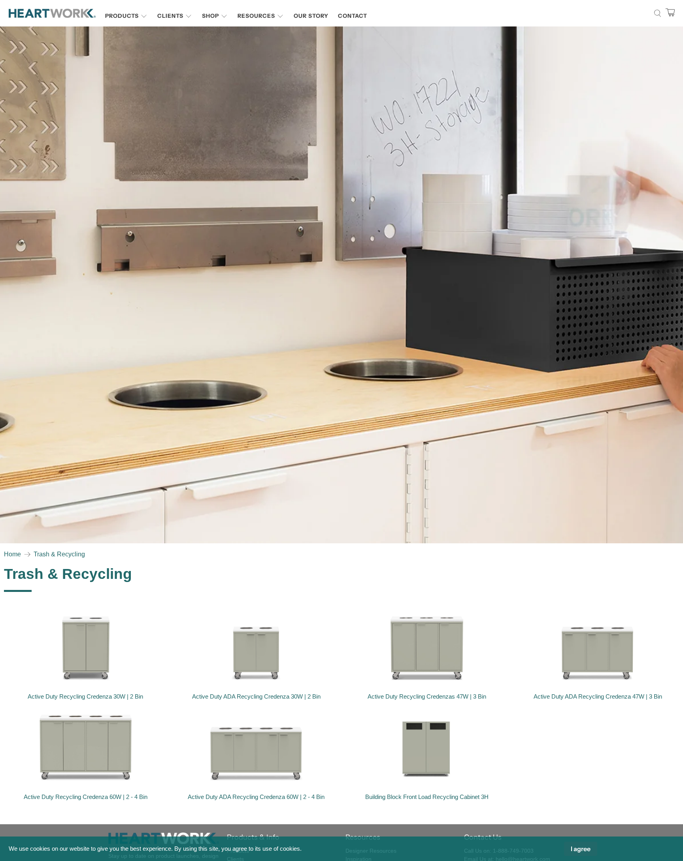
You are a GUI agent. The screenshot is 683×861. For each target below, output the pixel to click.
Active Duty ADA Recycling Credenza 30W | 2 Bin (256, 696)
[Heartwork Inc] (52, 13)
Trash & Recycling (59, 554)
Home (12, 554)
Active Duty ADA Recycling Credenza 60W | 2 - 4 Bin (256, 796)
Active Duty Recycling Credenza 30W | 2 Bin (85, 696)
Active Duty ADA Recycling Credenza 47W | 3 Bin (598, 696)
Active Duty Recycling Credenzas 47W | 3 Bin (427, 696)
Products (122, 15)
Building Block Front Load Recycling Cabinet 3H (427, 796)
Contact (352, 15)
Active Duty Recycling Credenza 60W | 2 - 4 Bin (85, 796)
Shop (210, 15)
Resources (256, 15)
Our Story (311, 15)
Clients (170, 15)
